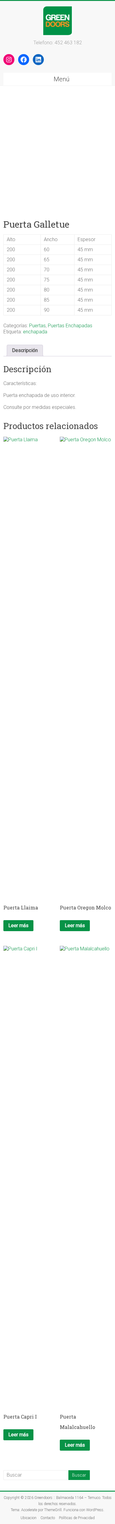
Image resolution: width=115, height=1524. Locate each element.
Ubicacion (28, 1518)
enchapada (35, 332)
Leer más (18, 925)
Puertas (37, 326)
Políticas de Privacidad (77, 1518)
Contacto (47, 1518)
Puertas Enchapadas (70, 326)
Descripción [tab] (25, 350)
